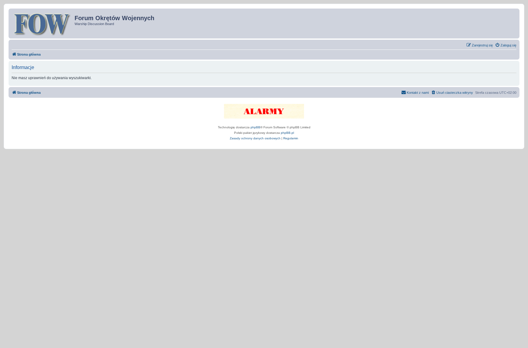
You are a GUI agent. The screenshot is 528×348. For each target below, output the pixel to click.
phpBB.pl (287, 132)
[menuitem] (505, 45)
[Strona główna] (42, 23)
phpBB (255, 127)
